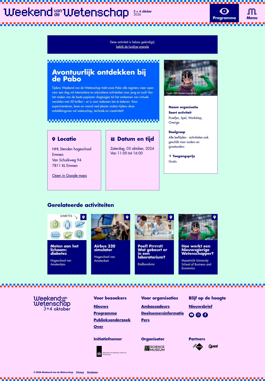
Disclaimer (92, 372)
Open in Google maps (69, 175)
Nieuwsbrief (200, 306)
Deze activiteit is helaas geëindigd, (132, 44)
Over (98, 327)
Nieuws (101, 306)
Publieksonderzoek (112, 320)
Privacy (80, 372)
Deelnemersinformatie (162, 313)
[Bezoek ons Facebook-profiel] (205, 315)
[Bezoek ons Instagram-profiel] (198, 315)
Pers (145, 320)
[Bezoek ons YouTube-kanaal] (191, 315)
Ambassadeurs (155, 306)
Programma (105, 313)
